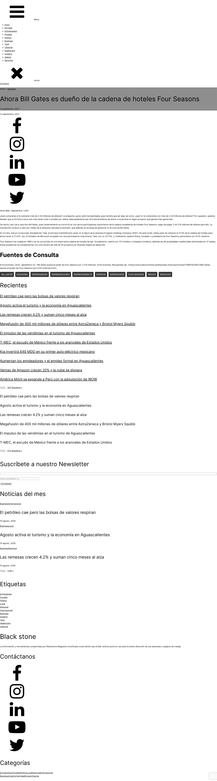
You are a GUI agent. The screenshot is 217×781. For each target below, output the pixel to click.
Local (10, 526)
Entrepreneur (11, 31)
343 (9, 387)
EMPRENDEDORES (61, 274)
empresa (101, 274)
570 (9, 451)
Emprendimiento (83, 274)
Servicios (9, 60)
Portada (8, 28)
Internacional (14, 504)
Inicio (7, 25)
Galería (8, 57)
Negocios (165, 274)
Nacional (12, 548)
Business (9, 41)
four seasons (136, 274)
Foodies (8, 34)
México (152, 274)
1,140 (9, 571)
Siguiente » (17, 387)
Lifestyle (9, 47)
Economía (22, 274)
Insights (8, 54)
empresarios (117, 274)
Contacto (4, 83)
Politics (8, 38)
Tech (7, 44)
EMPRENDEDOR (39, 274)
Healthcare (10, 51)
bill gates (7, 274)
